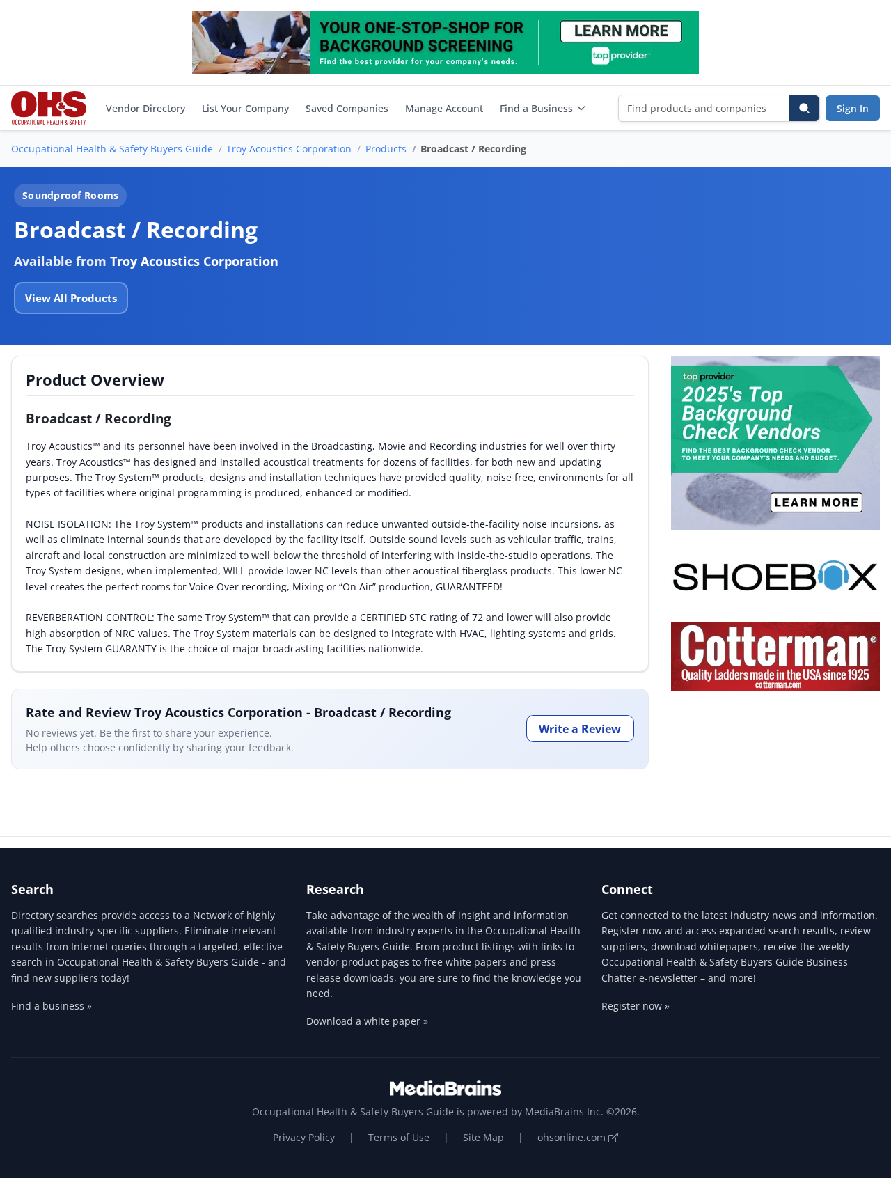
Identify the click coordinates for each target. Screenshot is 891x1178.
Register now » (635, 1005)
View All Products (71, 298)
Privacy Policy (304, 1137)
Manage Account (444, 108)
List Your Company (245, 108)
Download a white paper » (367, 1021)
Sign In (853, 108)
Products (386, 148)
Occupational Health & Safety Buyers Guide (112, 148)
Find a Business (536, 108)
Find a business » (51, 1005)
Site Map (483, 1137)
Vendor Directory (145, 108)
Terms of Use (398, 1137)
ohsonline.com (572, 1137)
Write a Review (580, 729)
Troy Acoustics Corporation (289, 148)
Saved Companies (347, 108)
